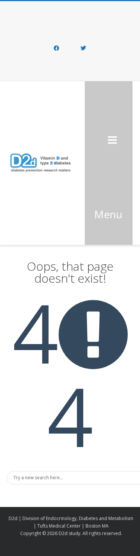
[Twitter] (83, 48)
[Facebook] (56, 48)
